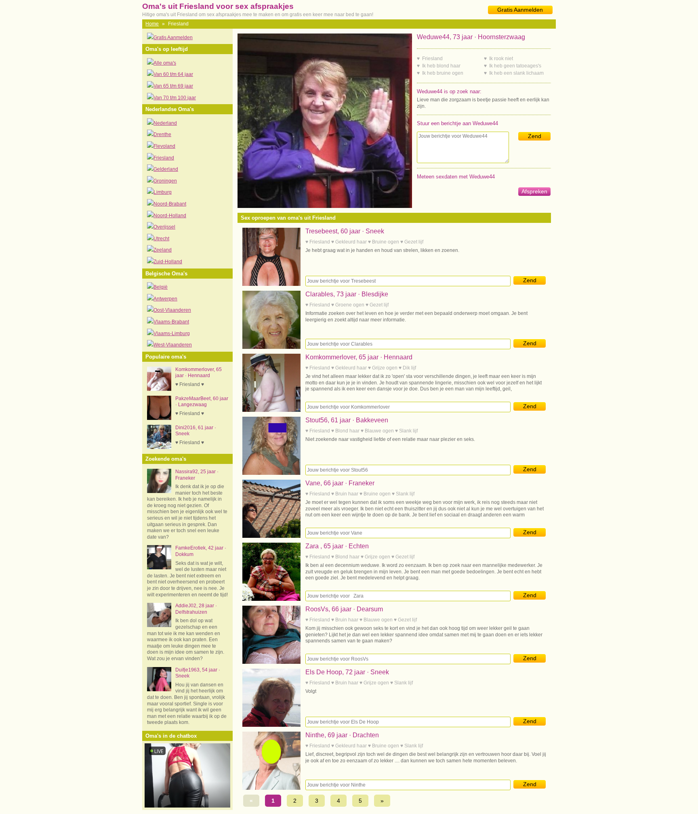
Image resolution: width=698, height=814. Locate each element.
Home (152, 24)
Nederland (165, 123)
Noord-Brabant (169, 204)
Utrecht (161, 238)
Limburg (162, 192)
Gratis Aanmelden (520, 9)
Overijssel (164, 227)
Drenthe (162, 134)
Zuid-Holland (167, 261)
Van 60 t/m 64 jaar (173, 74)
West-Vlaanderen (172, 345)
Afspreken (534, 191)
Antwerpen (165, 299)
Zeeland (162, 250)
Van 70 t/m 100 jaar (174, 98)
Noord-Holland (169, 215)
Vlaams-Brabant (171, 322)
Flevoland (164, 146)
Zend (534, 136)
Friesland (163, 158)
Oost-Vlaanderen (172, 310)
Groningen (165, 181)
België (160, 287)
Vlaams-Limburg (171, 333)
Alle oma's (164, 63)
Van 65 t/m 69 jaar (173, 86)
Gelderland (165, 169)
